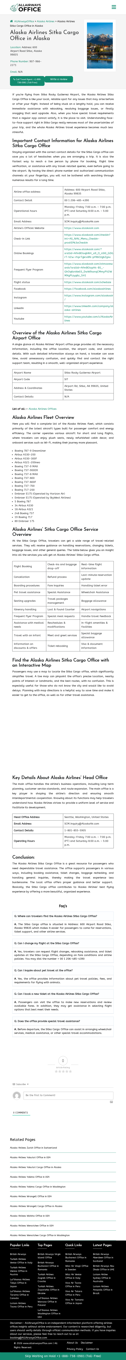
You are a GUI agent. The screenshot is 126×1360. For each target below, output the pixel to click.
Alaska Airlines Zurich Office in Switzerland (33, 1147)
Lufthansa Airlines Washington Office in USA (49, 1313)
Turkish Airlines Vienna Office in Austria (18, 1271)
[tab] (114, 7)
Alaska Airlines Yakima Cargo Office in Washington (37, 1186)
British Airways (18, 1254)
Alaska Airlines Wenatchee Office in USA (32, 1225)
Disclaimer (87, 1342)
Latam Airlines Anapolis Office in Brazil (102, 1290)
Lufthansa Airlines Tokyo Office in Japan (20, 1283)
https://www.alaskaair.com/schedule (87, 282)
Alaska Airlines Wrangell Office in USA (31, 1196)
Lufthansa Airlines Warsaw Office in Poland (48, 1301)
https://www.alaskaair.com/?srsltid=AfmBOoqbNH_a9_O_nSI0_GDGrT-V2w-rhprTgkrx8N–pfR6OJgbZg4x (88, 253)
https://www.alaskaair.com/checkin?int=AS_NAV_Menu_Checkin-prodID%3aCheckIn (87, 238)
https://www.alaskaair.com (81, 228)
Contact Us (92, 1349)
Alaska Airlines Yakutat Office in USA (30, 1157)
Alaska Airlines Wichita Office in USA (30, 1215)
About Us (72, 1342)
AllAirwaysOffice (24, 21)
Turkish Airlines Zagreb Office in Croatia (46, 1278)
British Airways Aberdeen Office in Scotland (103, 1257)
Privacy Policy (75, 1349)
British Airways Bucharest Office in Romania (48, 1266)
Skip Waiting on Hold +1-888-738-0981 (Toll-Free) (63, 1356)
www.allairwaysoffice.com (37, 1343)
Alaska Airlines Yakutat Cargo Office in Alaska (35, 1167)
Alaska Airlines (45, 21)
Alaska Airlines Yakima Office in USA (29, 1177)
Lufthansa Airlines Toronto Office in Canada (20, 1295)
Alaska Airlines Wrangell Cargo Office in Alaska (36, 1206)
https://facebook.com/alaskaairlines (87, 288)
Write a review (58, 79)
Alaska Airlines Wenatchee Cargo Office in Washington (40, 1235)
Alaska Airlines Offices (43, 408)
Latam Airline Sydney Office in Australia (102, 1278)
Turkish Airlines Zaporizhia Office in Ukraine (48, 1290)
